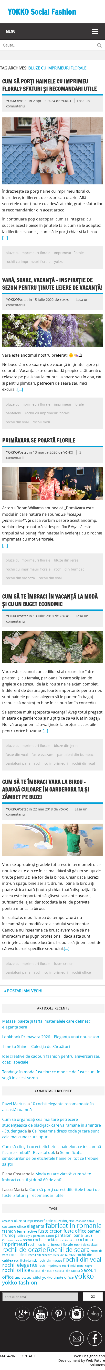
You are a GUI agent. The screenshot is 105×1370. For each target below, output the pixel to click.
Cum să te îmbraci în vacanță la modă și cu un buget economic (50, 600)
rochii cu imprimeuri (51, 763)
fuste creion (64, 963)
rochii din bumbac (69, 569)
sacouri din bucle (42, 1271)
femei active (27, 1231)
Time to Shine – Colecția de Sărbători (36, 1046)
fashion (9, 1231)
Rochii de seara (68, 1250)
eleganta (35, 1226)
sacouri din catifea (67, 1271)
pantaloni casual (43, 1235)
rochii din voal (17, 422)
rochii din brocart (40, 1255)
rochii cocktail (46, 1239)
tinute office (63, 1277)
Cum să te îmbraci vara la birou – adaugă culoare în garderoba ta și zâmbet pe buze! (45, 789)
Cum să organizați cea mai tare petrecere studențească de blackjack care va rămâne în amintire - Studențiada (51, 1125)
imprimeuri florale (69, 252)
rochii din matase (50, 1260)
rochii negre (84, 1265)
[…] (5, 237)
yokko (58, 261)
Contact (27, 1356)
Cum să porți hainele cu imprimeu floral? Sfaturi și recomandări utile (49, 85)
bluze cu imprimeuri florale (28, 252)
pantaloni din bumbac (75, 754)
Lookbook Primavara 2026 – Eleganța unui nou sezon (50, 1036)
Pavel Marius (14, 1103)
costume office (14, 1226)
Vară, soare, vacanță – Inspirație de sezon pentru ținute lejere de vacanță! (52, 283)
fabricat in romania (73, 1225)
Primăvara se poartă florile (38, 440)
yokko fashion (19, 1282)
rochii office (81, 972)
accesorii (7, 1221)
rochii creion (67, 1240)
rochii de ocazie (24, 1250)
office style (25, 1235)
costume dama (84, 1221)
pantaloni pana (18, 763)
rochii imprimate (50, 1265)
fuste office (74, 1231)
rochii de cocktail (86, 1244)
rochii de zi (18, 1255)
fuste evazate (42, 754)
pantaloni (13, 413)
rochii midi (41, 422)
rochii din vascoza (20, 578)
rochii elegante (20, 1264)
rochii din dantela (26, 1260)
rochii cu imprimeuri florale (28, 261)
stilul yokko (42, 1277)
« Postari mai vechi (23, 990)
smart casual (23, 1277)
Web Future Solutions (95, 1362)
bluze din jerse (66, 560)
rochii (27, 1240)
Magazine (9, 1356)
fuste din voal (17, 754)
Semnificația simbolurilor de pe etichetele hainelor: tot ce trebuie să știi (50, 1158)
